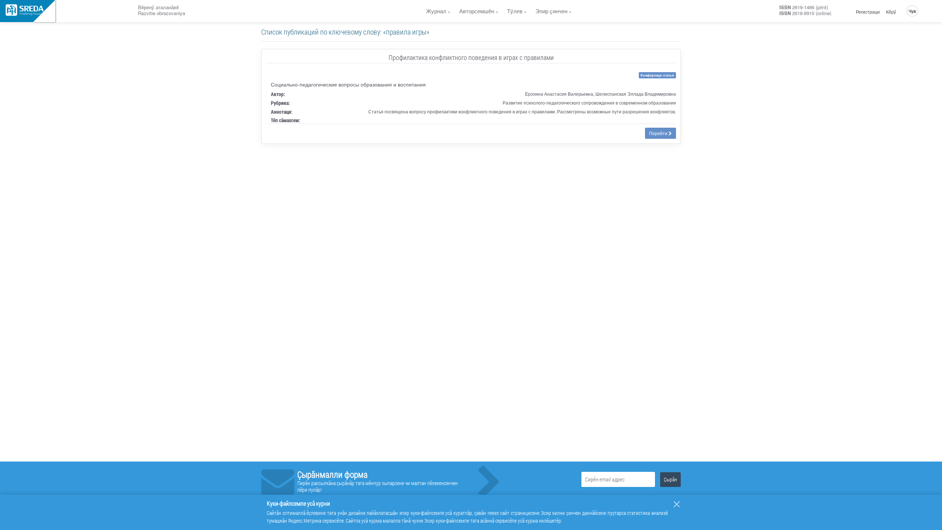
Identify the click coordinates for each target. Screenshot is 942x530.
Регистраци (868, 12)
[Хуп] (677, 504)
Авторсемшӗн (476, 11)
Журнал (436, 11)
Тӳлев (515, 11)
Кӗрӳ (891, 12)
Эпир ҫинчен (551, 11)
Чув (912, 11)
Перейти (659, 133)
